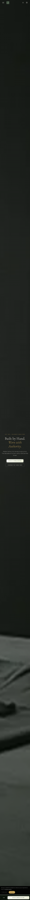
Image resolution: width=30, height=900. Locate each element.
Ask (4, 897)
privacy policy (8, 889)
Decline (4, 892)
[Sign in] (23, 2)
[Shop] (26, 2)
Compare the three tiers (15, 465)
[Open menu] (3, 2)
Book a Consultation (15, 460)
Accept (12, 892)
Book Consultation (18, 897)
